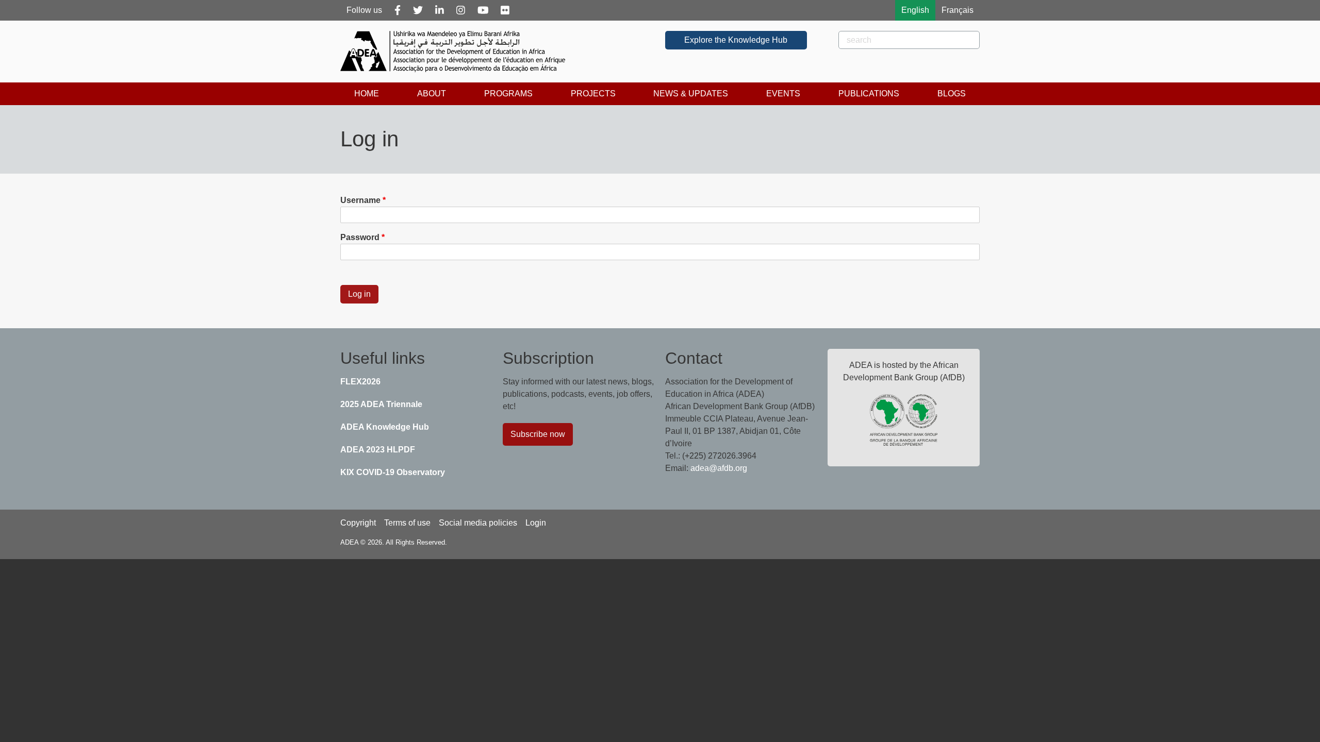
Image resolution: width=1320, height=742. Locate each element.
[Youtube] (483, 10)
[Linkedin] (439, 10)
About (431, 93)
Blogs (951, 93)
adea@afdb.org (718, 468)
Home (366, 93)
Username (360, 200)
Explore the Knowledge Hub (735, 40)
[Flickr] (505, 10)
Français (958, 10)
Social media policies (478, 522)
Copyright (358, 522)
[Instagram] (460, 10)
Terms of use (407, 522)
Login (535, 522)
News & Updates (690, 93)
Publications (868, 93)
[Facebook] (397, 10)
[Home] (456, 51)
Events (783, 93)
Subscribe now (537, 434)
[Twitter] (418, 10)
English (915, 10)
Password (360, 237)
